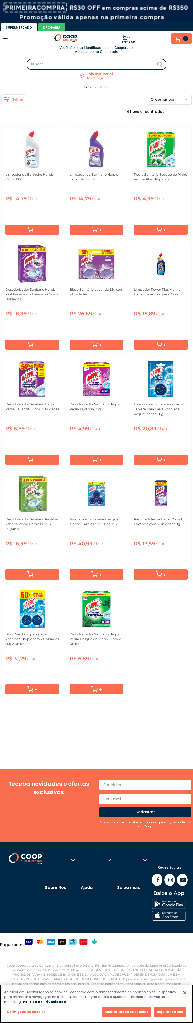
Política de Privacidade (44, 1001)
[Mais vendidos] (169, 100)
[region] (96, 1004)
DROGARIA (51, 27)
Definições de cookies (26, 1011)
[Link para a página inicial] (89, 87)
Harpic (103, 87)
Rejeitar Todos (170, 1011)
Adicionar (32, 230)
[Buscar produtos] (159, 64)
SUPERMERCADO (19, 27)
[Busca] (96, 64)
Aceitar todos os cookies (126, 1011)
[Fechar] (184, 992)
